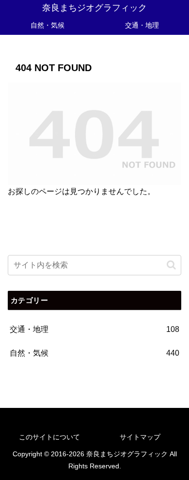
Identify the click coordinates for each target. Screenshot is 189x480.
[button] (171, 264)
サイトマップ (140, 437)
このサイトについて (49, 437)
